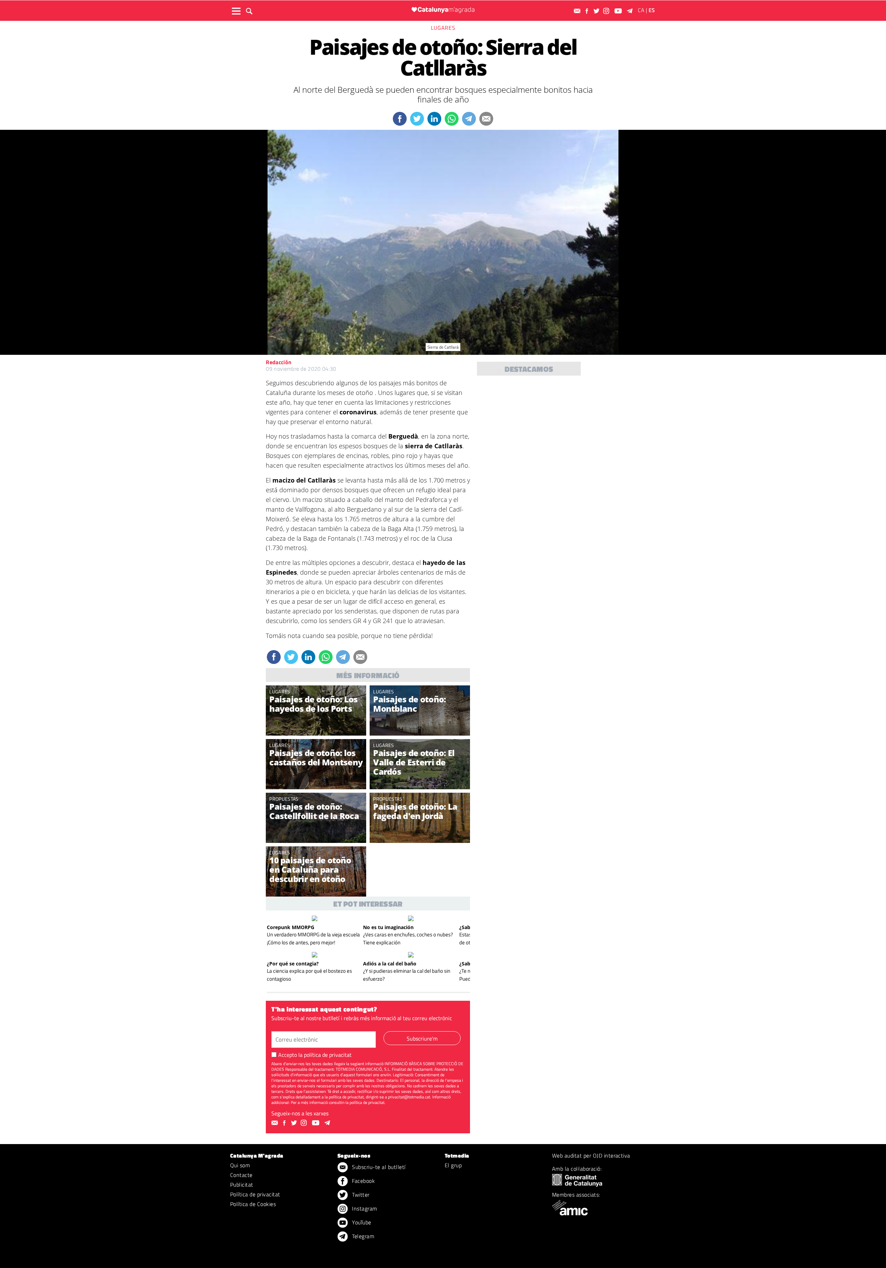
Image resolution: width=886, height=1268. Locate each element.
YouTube (361, 1222)
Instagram (364, 1208)
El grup (453, 1165)
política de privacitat (328, 1055)
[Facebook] (588, 11)
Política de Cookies (253, 1204)
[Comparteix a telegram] (469, 119)
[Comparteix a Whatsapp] (452, 119)
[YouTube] (619, 11)
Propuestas (283, 798)
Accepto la (315, 1055)
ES (652, 10)
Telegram (362, 1236)
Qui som (240, 1165)
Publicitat (241, 1184)
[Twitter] (597, 11)
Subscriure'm (422, 1038)
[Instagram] (607, 11)
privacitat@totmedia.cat (409, 1097)
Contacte (241, 1175)
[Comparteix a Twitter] (417, 119)
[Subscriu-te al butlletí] (578, 11)
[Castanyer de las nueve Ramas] (316, 770)
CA (641, 10)
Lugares (443, 28)
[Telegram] (631, 11)
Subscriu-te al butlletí (378, 1167)
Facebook (363, 1181)
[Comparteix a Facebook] (400, 119)
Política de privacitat (255, 1194)
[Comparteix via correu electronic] (486, 119)
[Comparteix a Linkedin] (434, 119)
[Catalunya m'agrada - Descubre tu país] (443, 9)
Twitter (360, 1194)
